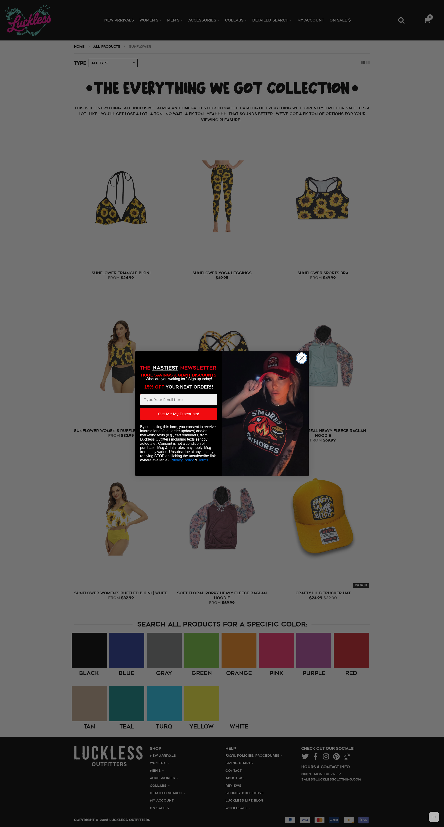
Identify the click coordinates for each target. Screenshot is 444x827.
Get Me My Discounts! (178, 414)
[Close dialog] (301, 358)
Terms (203, 460)
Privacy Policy (182, 460)
